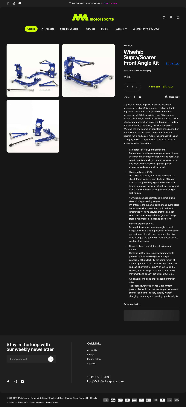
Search (90, 354)
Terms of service (52, 402)
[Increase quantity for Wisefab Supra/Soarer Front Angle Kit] (137, 87)
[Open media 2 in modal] (88, 70)
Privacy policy (23, 402)
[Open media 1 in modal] (33, 70)
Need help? (174, 97)
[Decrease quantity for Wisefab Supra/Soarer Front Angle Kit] (127, 87)
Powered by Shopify (88, 398)
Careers (91, 363)
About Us (92, 350)
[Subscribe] (51, 359)
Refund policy (12, 402)
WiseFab (128, 45)
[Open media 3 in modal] (33, 126)
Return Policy (94, 359)
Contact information (37, 402)
